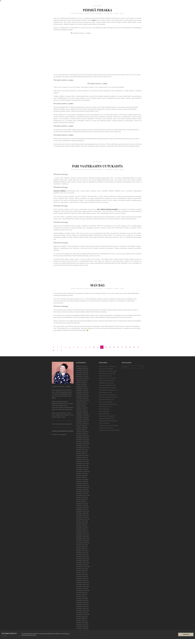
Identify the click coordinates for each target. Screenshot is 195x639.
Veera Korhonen (97, 13)
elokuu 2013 (80, 549)
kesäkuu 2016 (80, 481)
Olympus (102, 406)
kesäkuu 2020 (80, 386)
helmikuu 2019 (81, 418)
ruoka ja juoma (104, 411)
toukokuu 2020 (81, 388)
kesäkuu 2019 (80, 410)
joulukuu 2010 (81, 612)
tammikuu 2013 (81, 562)
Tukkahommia (104, 420)
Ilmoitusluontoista (105, 376)
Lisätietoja (4, 635)
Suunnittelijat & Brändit (107, 416)
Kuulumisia (113, 390)
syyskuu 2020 (80, 382)
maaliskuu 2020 (81, 392)
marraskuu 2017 (81, 447)
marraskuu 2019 (81, 400)
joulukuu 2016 (81, 469)
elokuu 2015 (80, 501)
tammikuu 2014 (81, 539)
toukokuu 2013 (81, 555)
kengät (102, 385)
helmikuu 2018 (81, 442)
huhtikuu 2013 (81, 557)
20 (134, 347)
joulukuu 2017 (80, 445)
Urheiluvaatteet (104, 425)
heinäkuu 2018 (81, 432)
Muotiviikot (109, 399)
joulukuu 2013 (81, 541)
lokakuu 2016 (80, 473)
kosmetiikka (103, 390)
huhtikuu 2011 (80, 604)
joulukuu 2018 (81, 422)
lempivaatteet (104, 394)
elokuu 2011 (80, 596)
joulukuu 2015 (81, 493)
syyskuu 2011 (80, 594)
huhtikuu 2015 (81, 509)
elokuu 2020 (80, 384)
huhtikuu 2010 (81, 628)
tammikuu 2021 (81, 374)
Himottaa (112, 371)
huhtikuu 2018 (81, 438)
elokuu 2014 (80, 525)
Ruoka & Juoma (104, 409)
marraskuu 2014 (81, 519)
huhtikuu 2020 (81, 390)
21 (138, 347)
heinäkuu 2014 (81, 527)
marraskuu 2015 (81, 495)
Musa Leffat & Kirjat (105, 402)
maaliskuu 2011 (81, 606)
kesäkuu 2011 (80, 600)
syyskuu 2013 (80, 547)
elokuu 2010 (80, 620)
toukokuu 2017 (81, 459)
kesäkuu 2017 (80, 457)
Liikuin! (113, 394)
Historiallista (104, 373)
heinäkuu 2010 (81, 622)
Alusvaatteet (103, 366)
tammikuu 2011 (81, 610)
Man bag (97, 285)
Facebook (55, 434)
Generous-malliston (60, 191)
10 (93, 347)
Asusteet (103, 368)
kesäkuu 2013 (80, 553)
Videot (110, 428)
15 (114, 347)
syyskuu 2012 (80, 570)
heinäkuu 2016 (81, 479)
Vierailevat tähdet (105, 430)
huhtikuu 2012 (81, 580)
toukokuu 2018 (81, 436)
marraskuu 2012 (81, 566)
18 (126, 347)
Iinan (94, 20)
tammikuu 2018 (81, 443)
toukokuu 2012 (81, 578)
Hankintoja (103, 371)
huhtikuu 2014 (81, 533)
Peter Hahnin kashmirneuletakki (107, 209)
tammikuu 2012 (81, 586)
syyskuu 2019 (80, 404)
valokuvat (102, 428)
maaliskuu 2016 (81, 487)
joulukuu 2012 (81, 564)
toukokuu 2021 (81, 368)
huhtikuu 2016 (81, 485)
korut (113, 387)
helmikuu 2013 (81, 560)
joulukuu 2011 (80, 588)
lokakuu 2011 (80, 592)
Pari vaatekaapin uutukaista (97, 166)
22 (53, 350)
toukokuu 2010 (81, 626)
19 (130, 347)
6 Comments (108, 13)
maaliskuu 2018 (81, 440)
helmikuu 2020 (81, 394)
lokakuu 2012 (80, 568)
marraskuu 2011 (81, 590)
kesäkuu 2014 (80, 529)
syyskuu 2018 (80, 428)
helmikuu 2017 (81, 465)
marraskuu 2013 (81, 543)
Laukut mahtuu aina (105, 392)
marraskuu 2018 (81, 424)
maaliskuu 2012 (81, 582)
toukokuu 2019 (81, 412)
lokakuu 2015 (80, 497)
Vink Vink (116, 430)
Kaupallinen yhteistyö (106, 383)
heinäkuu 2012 (81, 574)
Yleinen (86, 13)
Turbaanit (113, 420)
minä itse (113, 397)
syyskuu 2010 (80, 618)
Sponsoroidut (104, 413)
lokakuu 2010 (80, 616)
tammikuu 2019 (81, 420)
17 (122, 347)
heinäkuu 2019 (81, 408)
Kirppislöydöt (111, 385)
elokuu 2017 (80, 453)
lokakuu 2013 (80, 545)
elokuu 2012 (80, 572)
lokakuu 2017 (80, 449)
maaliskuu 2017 (81, 463)
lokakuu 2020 (80, 380)
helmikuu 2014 (81, 537)
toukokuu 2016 (81, 483)
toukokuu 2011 (81, 602)
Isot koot (112, 378)
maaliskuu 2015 (81, 511)
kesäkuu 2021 (80, 366)
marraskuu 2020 (81, 378)
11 (97, 347)
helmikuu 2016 (81, 489)
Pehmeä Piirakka (97, 10)
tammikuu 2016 (81, 491)
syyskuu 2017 (80, 451)
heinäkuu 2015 (81, 503)
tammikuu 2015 (81, 515)
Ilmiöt (112, 373)
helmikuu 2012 (81, 584)
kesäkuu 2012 (80, 576)
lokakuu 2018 (80, 426)
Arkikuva (112, 366)
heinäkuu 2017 (81, 455)
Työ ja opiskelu (104, 423)
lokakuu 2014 (80, 521)
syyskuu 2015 (80, 499)
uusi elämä (114, 425)
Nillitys (114, 404)
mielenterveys (104, 397)
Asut (110, 368)
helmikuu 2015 (81, 513)
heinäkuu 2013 (81, 551)
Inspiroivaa (103, 378)
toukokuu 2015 (81, 507)
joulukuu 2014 (81, 517)
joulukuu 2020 (81, 376)
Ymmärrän (186, 634)
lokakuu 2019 (80, 402)
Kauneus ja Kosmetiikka (106, 380)
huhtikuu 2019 (81, 414)
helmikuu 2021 (81, 372)
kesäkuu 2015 (80, 505)
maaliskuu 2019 (81, 416)
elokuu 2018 (80, 430)
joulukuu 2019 (81, 398)
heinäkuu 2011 (80, 598)
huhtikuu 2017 (80, 461)
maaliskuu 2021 (81, 370)
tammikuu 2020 (81, 396)
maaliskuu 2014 (81, 535)
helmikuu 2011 (81, 608)
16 (118, 347)
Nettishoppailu (104, 404)
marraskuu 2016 (81, 471)
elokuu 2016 (80, 477)
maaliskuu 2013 (81, 559)
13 (106, 347)
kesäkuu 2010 (80, 624)
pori (109, 406)
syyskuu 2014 (80, 523)
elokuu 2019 (80, 406)
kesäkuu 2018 (80, 434)
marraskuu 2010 (81, 614)
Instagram (63, 434)
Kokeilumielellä (104, 387)
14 (110, 347)
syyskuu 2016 (80, 475)
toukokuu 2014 (81, 531)
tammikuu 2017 (81, 467)
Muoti (102, 399)
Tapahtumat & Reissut (106, 418)
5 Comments (108, 169)
